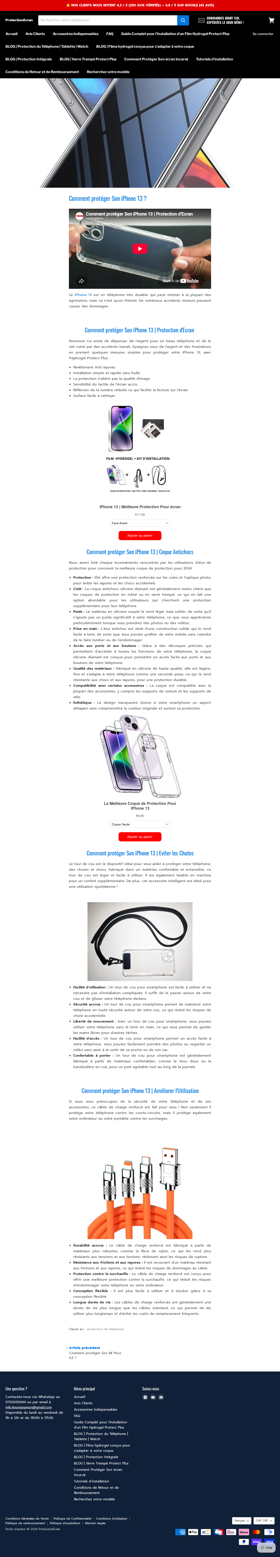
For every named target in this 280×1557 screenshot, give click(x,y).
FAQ (109, 34)
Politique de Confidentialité (72, 1519)
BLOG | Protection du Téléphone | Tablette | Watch (46, 46)
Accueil (11, 34)
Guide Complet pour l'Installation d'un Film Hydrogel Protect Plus (175, 34)
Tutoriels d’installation (214, 59)
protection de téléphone (105, 1329)
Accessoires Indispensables (75, 34)
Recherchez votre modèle (108, 72)
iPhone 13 (83, 295)
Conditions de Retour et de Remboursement (42, 72)
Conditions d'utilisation (111, 1519)
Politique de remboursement (25, 1523)
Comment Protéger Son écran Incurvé (156, 59)
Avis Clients (35, 34)
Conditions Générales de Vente (27, 1519)
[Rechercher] (183, 20)
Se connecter (263, 34)
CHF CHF (262, 1520)
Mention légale (95, 1523)
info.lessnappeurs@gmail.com (28, 1407)
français (239, 1520)
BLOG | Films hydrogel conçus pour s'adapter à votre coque (145, 46)
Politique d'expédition (65, 1523)
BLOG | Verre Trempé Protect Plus (88, 59)
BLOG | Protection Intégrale (28, 59)
